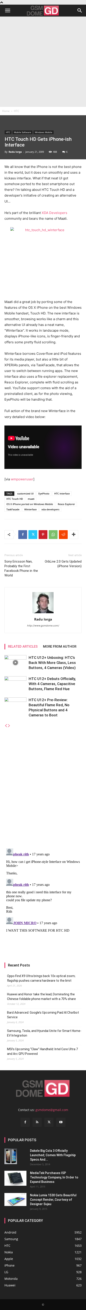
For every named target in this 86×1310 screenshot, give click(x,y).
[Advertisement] (43, 62)
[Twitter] (32, 534)
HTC (16, 111)
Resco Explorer (66, 504)
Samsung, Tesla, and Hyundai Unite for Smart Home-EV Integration (44, 1033)
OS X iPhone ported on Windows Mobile (29, 504)
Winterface (30, 509)
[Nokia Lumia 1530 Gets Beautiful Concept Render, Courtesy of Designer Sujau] (15, 1199)
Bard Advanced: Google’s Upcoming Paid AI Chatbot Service (43, 1015)
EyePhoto (43, 493)
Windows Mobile (43, 132)
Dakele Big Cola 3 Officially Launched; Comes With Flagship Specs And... (53, 1155)
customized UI (25, 493)
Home (6, 111)
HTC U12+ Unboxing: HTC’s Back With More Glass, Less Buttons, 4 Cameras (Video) (52, 662)
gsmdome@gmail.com (52, 1110)
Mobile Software (22, 132)
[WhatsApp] (53, 534)
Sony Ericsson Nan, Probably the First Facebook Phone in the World (21, 568)
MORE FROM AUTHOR (59, 646)
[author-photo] (43, 613)
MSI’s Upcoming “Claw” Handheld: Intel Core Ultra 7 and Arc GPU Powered (42, 1051)
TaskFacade (12, 509)
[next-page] (9, 726)
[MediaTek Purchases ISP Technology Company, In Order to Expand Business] (15, 1178)
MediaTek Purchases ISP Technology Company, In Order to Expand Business (54, 1177)
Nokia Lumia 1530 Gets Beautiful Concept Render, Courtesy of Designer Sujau (53, 1199)
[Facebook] (22, 534)
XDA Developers (54, 213)
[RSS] (37, 1122)
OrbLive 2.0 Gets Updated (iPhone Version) (63, 563)
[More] (73, 534)
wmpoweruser (22, 479)
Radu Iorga (15, 151)
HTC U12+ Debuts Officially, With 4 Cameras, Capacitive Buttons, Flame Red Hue (52, 683)
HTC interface (62, 493)
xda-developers (50, 509)
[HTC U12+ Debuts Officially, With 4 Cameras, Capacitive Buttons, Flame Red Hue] (15, 683)
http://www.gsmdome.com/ (43, 625)
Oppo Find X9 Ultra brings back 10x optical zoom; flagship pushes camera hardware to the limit (41, 978)
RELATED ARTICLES (23, 646)
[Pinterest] (43, 534)
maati (31, 498)
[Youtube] (60, 1122)
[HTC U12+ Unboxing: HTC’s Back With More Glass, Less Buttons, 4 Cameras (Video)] (15, 662)
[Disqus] (43, 783)
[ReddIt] (63, 534)
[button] (7, 11)
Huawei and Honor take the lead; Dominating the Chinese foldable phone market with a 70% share (41, 996)
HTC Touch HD (14, 498)
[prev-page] (5, 726)
